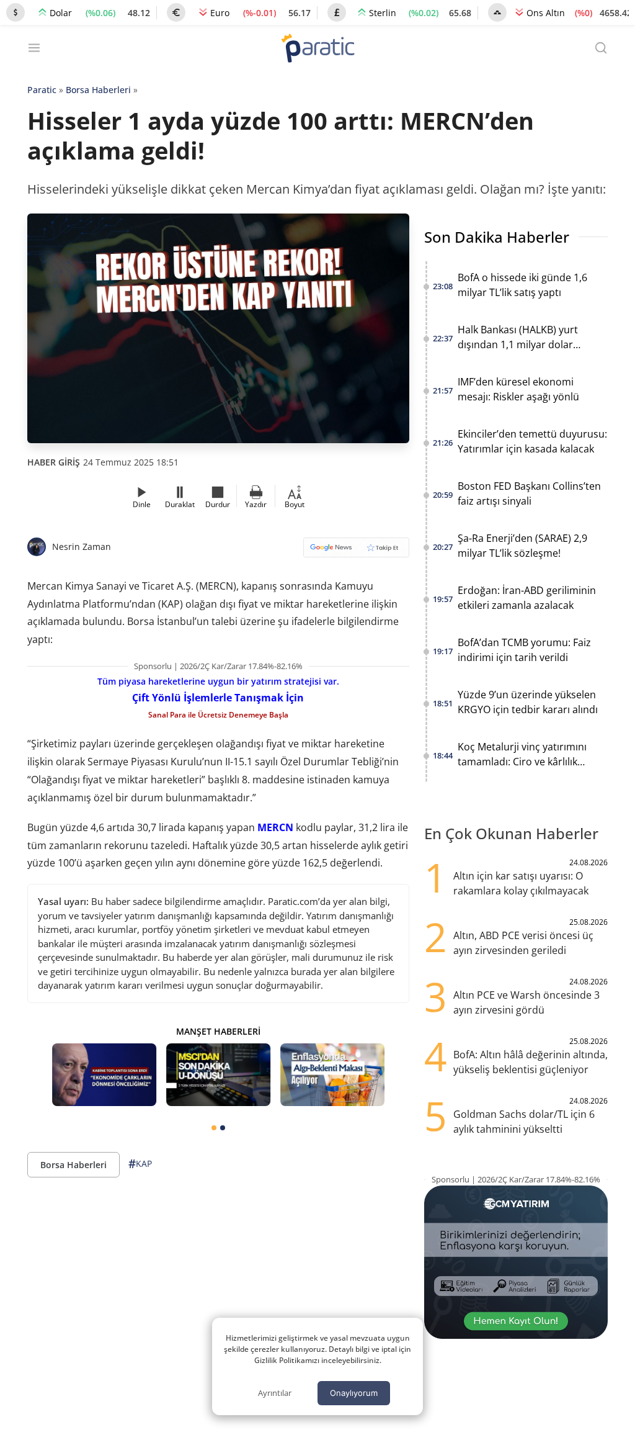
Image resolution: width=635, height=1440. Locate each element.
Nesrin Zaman (81, 546)
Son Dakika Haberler (496, 237)
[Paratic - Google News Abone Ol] (356, 551)
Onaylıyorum (354, 1393)
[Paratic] (317, 49)
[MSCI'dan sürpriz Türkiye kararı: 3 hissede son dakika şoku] (218, 1074)
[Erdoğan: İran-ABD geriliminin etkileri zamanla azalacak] (104, 1074)
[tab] (213, 1127)
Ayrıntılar (274, 1392)
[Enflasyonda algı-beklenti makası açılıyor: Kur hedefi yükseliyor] (332, 1074)
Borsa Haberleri (98, 90)
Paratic (41, 90)
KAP (140, 1164)
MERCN (275, 827)
